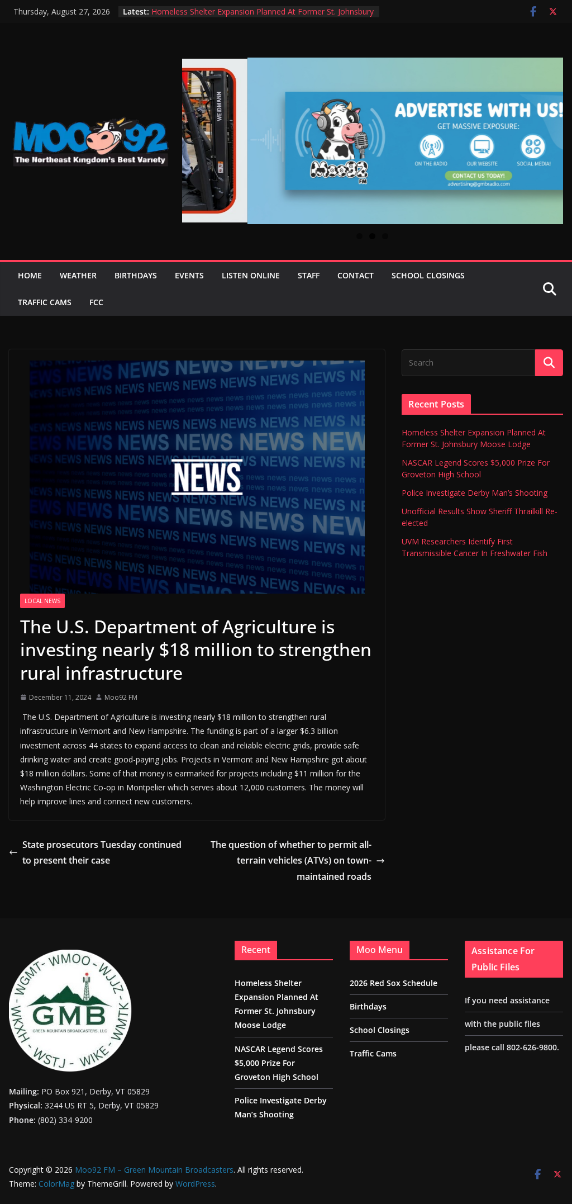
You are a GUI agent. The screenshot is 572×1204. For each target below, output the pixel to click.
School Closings (428, 275)
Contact (355, 275)
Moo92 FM (120, 697)
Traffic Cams (45, 302)
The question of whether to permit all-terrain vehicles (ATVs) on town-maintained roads (291, 860)
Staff (309, 275)
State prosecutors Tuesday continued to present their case (102, 852)
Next (550, 134)
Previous (195, 133)
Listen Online (251, 275)
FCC (96, 302)
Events (189, 275)
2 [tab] (372, 236)
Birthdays (136, 275)
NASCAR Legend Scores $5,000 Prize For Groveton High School (279, 1063)
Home (30, 275)
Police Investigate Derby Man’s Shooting (474, 492)
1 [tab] (359, 236)
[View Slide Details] (372, 141)
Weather (78, 275)
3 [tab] (385, 236)
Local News (42, 601)
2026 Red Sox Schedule (393, 983)
